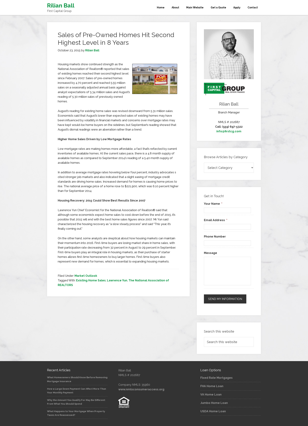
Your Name (213, 203)
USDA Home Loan (213, 411)
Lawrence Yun (117, 280)
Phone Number (215, 236)
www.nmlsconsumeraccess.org (141, 389)
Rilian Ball (60, 5)
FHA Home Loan (211, 386)
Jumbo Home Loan (214, 403)
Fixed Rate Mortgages (216, 377)
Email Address (215, 220)
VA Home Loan (211, 394)
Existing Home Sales (91, 280)
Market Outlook (86, 275)
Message (210, 253)
